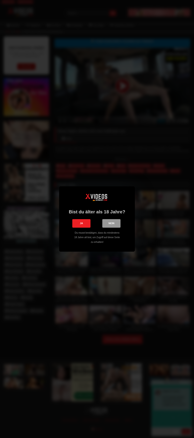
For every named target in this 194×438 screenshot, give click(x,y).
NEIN (111, 223)
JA (81, 223)
